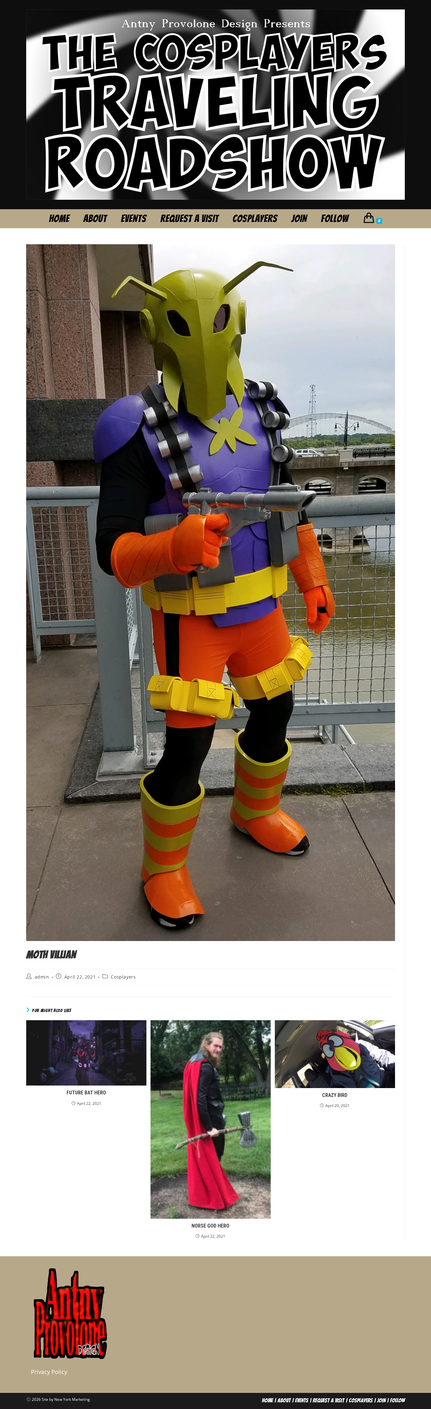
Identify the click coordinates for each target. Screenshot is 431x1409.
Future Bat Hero (86, 1093)
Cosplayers (123, 977)
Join (381, 1400)
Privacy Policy (49, 1372)
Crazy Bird (334, 1095)
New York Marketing (72, 1399)
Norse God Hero (210, 1226)
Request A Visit (328, 1400)
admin (42, 977)
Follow (397, 1400)
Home (267, 1400)
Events (301, 1400)
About (284, 1400)
